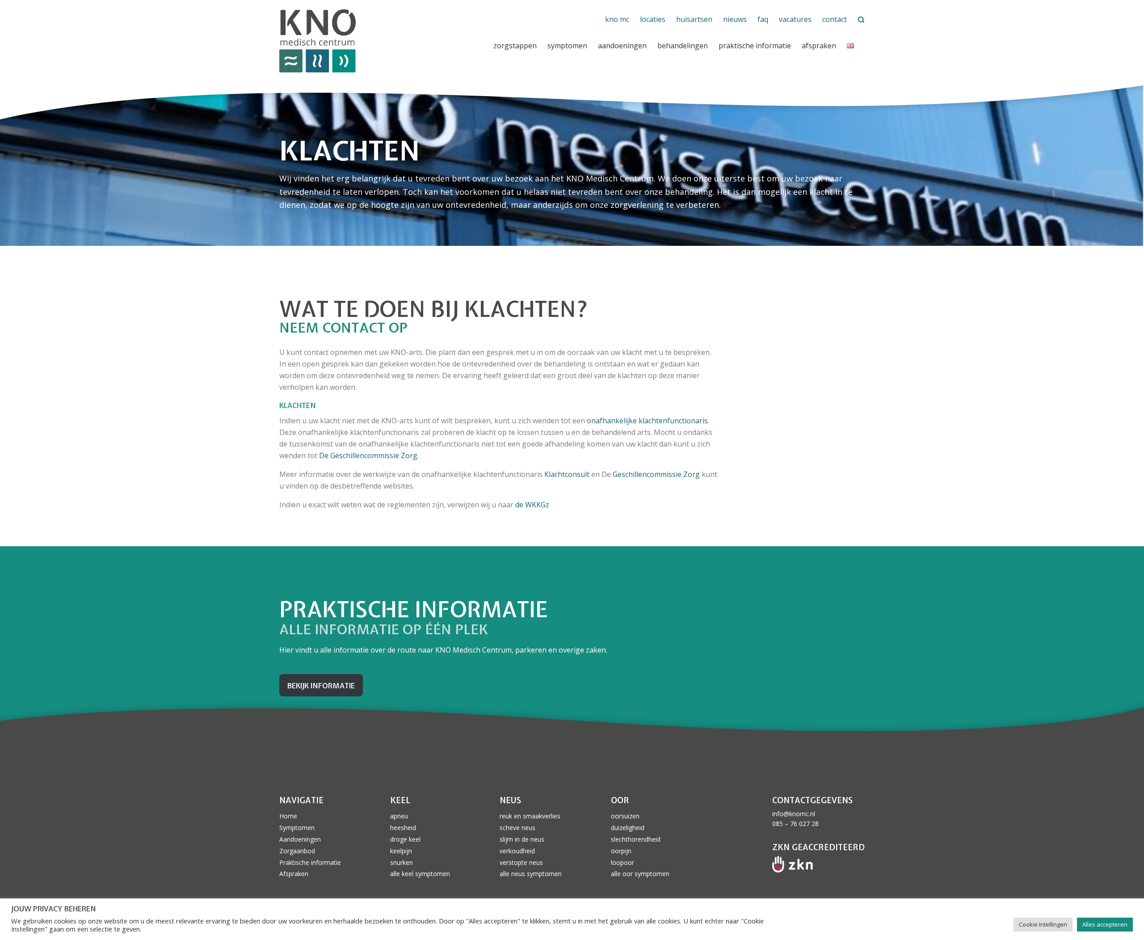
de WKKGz (532, 505)
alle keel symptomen (420, 873)
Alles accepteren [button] (1104, 924)
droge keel (405, 839)
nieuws (735, 19)
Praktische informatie (310, 862)
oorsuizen (625, 816)
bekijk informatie (321, 686)
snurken (401, 862)
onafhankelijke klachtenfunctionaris (647, 421)
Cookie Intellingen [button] (1043, 924)
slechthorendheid (635, 839)
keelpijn (401, 851)
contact (834, 19)
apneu (399, 816)
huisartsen (694, 19)
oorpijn (621, 851)
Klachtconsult (567, 474)
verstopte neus (521, 862)
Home (288, 816)
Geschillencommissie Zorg (656, 474)
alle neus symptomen (531, 873)
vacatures (795, 19)
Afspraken (819, 46)
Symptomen (567, 46)
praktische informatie (755, 46)
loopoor (622, 862)
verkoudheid (517, 851)
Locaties (652, 19)
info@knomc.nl (793, 813)
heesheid (403, 827)
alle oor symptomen (640, 873)
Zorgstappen (515, 46)
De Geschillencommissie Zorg (368, 455)
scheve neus (517, 827)
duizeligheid (627, 827)
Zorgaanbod (297, 851)
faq (762, 19)
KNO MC (617, 19)
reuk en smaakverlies (530, 816)
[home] (377, 41)
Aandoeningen (622, 46)
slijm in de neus (522, 839)
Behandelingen (682, 46)
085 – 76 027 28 (795, 823)
